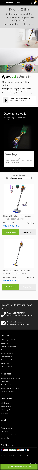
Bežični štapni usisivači (8, 340)
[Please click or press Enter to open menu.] (3, 2)
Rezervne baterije (6, 367)
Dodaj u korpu (11, 232)
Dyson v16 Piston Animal (8, 346)
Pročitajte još (10, 287)
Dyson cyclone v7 (6, 360)
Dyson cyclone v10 (7, 353)
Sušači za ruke (7, 445)
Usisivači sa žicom (6, 343)
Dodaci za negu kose (7, 391)
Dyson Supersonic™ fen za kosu (10, 378)
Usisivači (5, 335)
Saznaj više (27, 232)
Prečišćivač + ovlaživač (8, 435)
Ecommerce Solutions (26, 455)
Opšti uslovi (4, 413)
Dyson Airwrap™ (6, 385)
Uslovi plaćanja (6, 406)
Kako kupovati (5, 403)
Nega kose (6, 373)
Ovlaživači (4, 431)
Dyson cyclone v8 (6, 357)
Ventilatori (5, 420)
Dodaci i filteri (5, 363)
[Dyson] (9, 2)
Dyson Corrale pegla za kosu (10, 388)
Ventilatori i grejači (7, 428)
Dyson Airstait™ (5, 381)
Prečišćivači (4, 425)
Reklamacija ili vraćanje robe (10, 410)
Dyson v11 (4, 350)
